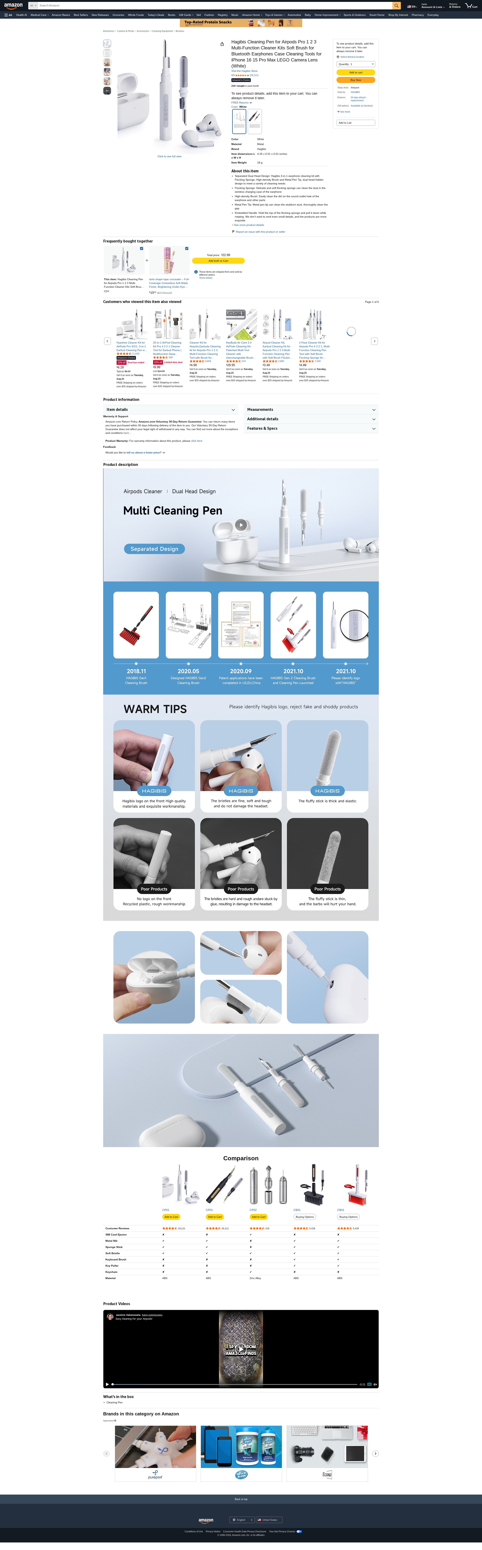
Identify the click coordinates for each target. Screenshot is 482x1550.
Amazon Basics (61, 14)
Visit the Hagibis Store (244, 70)
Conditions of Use (194, 1531)
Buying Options (305, 1216)
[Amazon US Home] (206, 1521)
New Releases (100, 14)
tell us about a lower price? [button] (144, 452)
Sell (198, 14)
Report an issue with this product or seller (260, 231)
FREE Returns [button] (240, 102)
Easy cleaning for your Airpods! (134, 1318)
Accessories (143, 31)
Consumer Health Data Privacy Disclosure (244, 1531)
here (126, 432)
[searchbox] (215, 5)
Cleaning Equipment (162, 31)
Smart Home (376, 14)
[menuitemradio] (369, 1384)
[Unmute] (375, 1384)
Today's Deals (156, 14)
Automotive (294, 14)
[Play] (106, 1384)
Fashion (209, 14)
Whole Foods (136, 14)
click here (196, 440)
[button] (8, 15)
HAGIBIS (355, 92)
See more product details (249, 224)
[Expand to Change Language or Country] (416, 7)
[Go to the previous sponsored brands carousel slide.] (106, 1453)
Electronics (108, 31)
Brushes (180, 31)
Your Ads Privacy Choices (282, 1531)
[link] (169, 260)
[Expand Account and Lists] (444, 7)
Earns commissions (152, 1314)
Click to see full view (170, 156)
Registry (223, 14)
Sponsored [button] (108, 1420)
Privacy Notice (213, 1531)
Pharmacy (418, 14)
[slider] (234, 1384)
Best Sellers (81, 14)
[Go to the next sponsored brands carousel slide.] (375, 1453)
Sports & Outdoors (355, 14)
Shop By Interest (398, 14)
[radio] (107, 43)
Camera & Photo (125, 31)
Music (234, 14)
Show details (205, 278)
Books (171, 14)
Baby (308, 14)
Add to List (345, 122)
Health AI (21, 14)
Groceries (118, 14)
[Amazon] (13, 5)
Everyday (433, 14)
